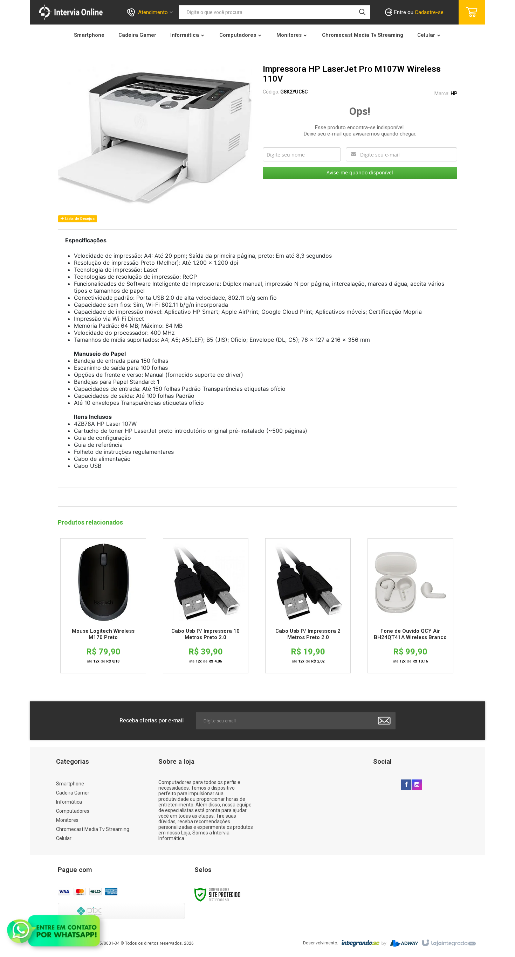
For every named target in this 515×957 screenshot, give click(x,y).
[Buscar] (362, 12)
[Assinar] (384, 720)
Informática (69, 802)
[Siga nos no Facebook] (406, 785)
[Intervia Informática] (71, 12)
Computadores (72, 811)
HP (454, 93)
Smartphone (70, 783)
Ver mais (103, 584)
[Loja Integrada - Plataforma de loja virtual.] (448, 943)
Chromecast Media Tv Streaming (92, 829)
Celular (63, 838)
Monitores (67, 820)
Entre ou (419, 12)
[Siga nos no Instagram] (417, 785)
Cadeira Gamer (72, 793)
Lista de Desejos (79, 218)
